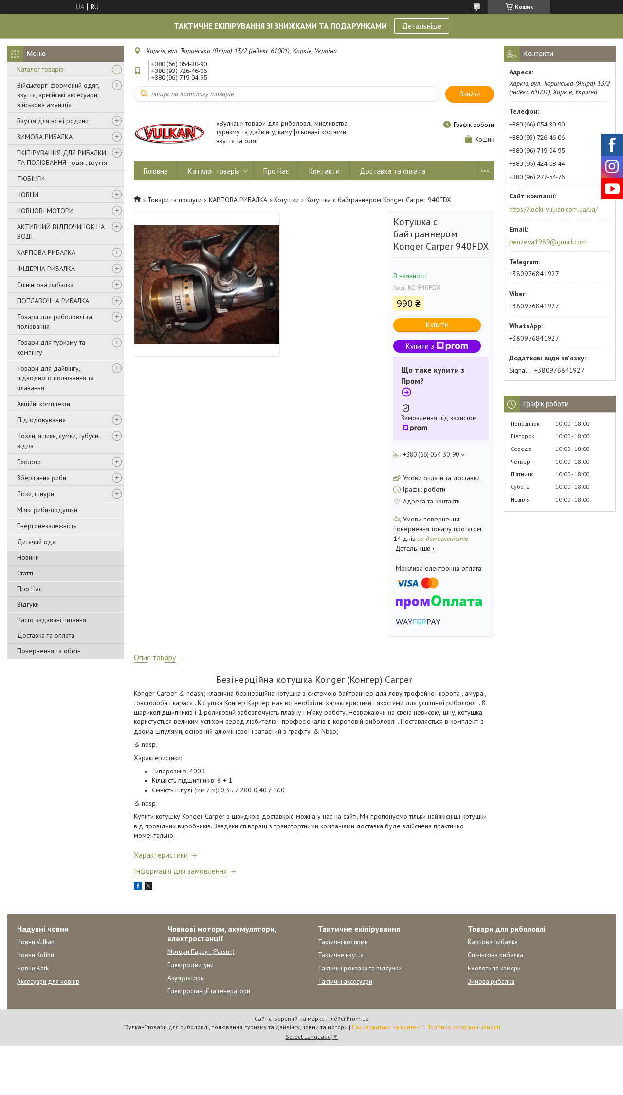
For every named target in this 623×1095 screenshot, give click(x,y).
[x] (148, 887)
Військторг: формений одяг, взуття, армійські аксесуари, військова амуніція (58, 95)
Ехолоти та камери (494, 968)
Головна (156, 171)
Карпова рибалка (493, 942)
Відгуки (28, 604)
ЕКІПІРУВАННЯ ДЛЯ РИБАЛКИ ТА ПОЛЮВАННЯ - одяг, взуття (62, 157)
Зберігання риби (41, 477)
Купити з (420, 346)
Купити (437, 324)
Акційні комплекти (43, 403)
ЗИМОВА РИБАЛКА (45, 136)
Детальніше (421, 26)
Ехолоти (29, 461)
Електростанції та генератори (208, 991)
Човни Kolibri (35, 955)
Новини (28, 557)
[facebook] (138, 887)
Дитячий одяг (37, 542)
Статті (25, 573)
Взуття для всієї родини (53, 120)
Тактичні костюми (343, 942)
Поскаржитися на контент (387, 1027)
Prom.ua (358, 1018)
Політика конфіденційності (463, 1027)
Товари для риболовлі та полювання (54, 321)
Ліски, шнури (35, 493)
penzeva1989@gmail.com (547, 241)
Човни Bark (33, 968)
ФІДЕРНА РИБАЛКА (46, 268)
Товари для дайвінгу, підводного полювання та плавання (55, 378)
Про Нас (29, 588)
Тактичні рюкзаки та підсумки (360, 968)
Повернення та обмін (49, 650)
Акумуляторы (186, 978)
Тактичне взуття (341, 955)
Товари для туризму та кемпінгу (51, 347)
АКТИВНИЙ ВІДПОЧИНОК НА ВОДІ (61, 231)
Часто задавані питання (51, 619)
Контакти (324, 171)
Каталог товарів (40, 69)
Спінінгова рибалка (45, 284)
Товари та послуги (174, 200)
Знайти (469, 94)
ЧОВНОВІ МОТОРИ (45, 210)
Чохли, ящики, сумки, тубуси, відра (58, 440)
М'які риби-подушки (47, 509)
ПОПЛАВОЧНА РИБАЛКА (53, 300)
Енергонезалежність (46, 525)
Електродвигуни (190, 965)
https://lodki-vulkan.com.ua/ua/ (553, 209)
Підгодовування (41, 419)
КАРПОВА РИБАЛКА (46, 252)
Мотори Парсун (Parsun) (201, 952)
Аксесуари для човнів (48, 981)
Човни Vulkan (36, 942)
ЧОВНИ (27, 194)
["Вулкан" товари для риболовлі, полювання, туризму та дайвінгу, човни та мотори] (170, 132)
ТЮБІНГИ (31, 178)
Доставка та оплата (45, 635)
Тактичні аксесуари (345, 981)
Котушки (286, 200)
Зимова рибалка (491, 981)
